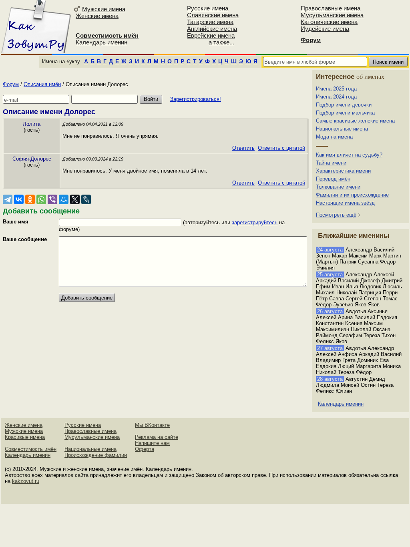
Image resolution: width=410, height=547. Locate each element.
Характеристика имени (343, 171)
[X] (75, 199)
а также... (221, 42)
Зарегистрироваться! (195, 99)
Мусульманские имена (332, 15)
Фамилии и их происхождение (352, 195)
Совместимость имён (30, 449)
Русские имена (207, 8)
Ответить (243, 148)
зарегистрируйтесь (254, 222)
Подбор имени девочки (344, 105)
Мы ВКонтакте (152, 425)
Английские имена (212, 28)
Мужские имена (103, 9)
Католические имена (329, 21)
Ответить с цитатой (281, 148)
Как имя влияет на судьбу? (349, 155)
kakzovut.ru (25, 481)
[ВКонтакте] (19, 199)
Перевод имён (333, 179)
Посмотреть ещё (336, 215)
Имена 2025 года (336, 89)
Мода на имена (334, 137)
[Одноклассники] (30, 199)
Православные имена (330, 8)
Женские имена (97, 15)
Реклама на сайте (156, 437)
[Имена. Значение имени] (36, 26)
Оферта (144, 449)
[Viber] (52, 199)
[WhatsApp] (41, 199)
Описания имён (42, 84)
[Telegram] (7, 199)
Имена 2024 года (336, 97)
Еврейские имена (211, 35)
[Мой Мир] (63, 199)
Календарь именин (101, 42)
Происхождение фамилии (95, 455)
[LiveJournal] (86, 199)
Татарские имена (210, 21)
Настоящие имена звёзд (345, 203)
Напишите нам (152, 443)
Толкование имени (338, 187)
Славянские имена (213, 15)
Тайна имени (331, 163)
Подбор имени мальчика (345, 113)
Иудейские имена (325, 28)
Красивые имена (25, 437)
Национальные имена (342, 129)
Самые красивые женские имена (355, 121)
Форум (11, 84)
